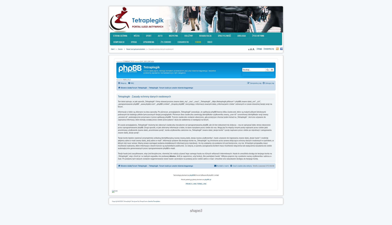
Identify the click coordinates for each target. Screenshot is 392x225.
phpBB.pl (207, 179)
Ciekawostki (183, 41)
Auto (160, 35)
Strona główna (120, 35)
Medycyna (173, 35)
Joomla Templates (154, 201)
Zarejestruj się (269, 48)
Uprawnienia (148, 41)
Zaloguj (259, 48)
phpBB (191, 175)
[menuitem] (131, 83)
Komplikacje (118, 41)
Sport (148, 35)
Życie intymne (258, 35)
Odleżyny (188, 35)
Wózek (136, 35)
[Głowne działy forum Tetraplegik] (130, 68)
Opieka (134, 41)
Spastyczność (224, 35)
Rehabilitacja (205, 35)
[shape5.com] (196, 211)
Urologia (241, 35)
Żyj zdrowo (166, 41)
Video (209, 41)
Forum (198, 41)
